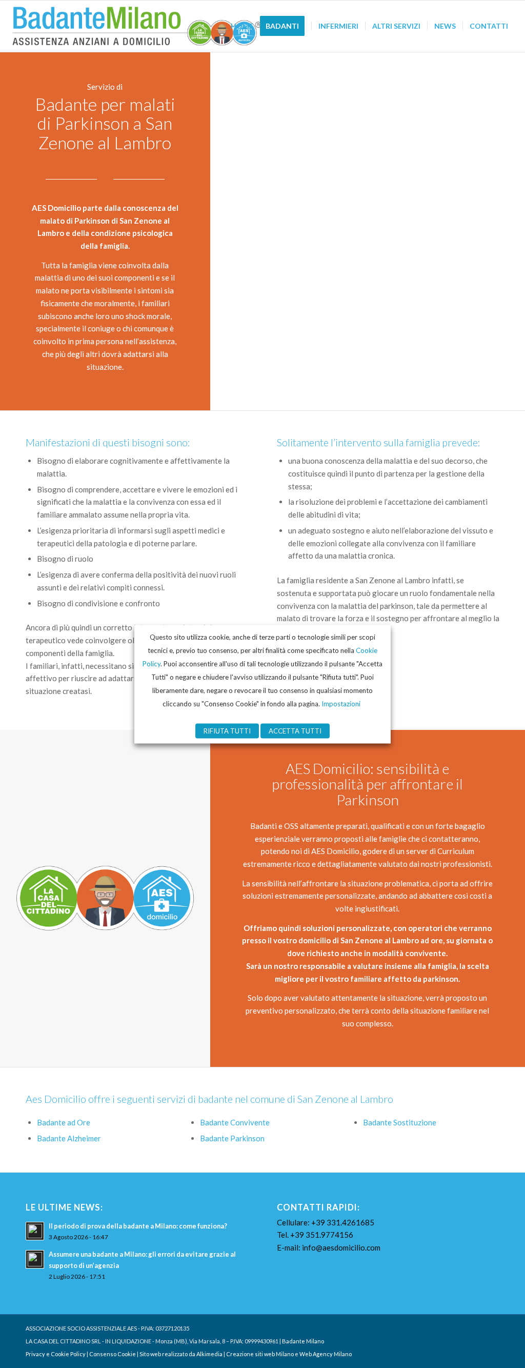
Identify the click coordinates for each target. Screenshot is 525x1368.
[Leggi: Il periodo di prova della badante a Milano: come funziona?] (35, 1231)
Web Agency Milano (325, 1354)
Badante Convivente (235, 1122)
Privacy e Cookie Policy (56, 1354)
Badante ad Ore (63, 1122)
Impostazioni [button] (340, 703)
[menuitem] (242, 26)
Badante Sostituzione (399, 1122)
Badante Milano (303, 1341)
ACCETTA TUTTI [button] (295, 730)
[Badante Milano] (137, 26)
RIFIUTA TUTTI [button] (227, 730)
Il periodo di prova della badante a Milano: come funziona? (138, 1226)
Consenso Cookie (112, 1354)
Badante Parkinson (232, 1138)
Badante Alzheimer (69, 1138)
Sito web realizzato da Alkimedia (181, 1354)
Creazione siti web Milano (260, 1354)
